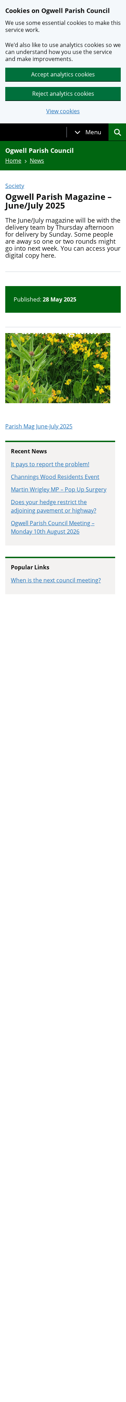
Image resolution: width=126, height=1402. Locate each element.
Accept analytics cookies (63, 74)
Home (13, 160)
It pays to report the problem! (50, 464)
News (37, 160)
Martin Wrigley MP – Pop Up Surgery (58, 489)
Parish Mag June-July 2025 (38, 426)
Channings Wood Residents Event (55, 477)
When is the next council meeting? (56, 580)
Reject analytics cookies (63, 93)
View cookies (63, 111)
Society (14, 185)
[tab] (88, 132)
